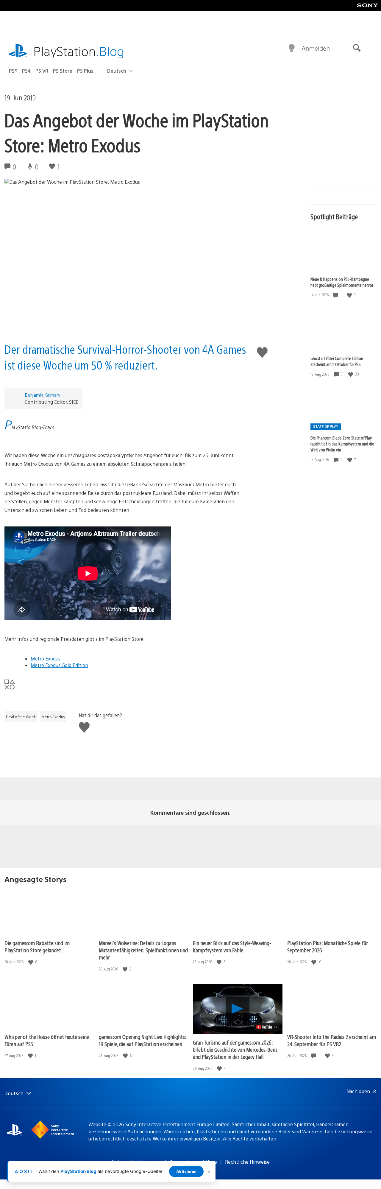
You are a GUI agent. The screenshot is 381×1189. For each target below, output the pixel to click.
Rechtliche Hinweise (247, 1162)
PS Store (62, 71)
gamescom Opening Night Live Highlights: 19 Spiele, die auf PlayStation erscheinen (142, 1040)
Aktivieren (186, 1171)
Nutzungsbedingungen (136, 1162)
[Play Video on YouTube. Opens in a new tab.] (266, 1027)
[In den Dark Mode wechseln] (292, 48)
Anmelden (316, 48)
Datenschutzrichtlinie (193, 1162)
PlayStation (78, 51)
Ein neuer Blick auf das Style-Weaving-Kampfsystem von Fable (232, 946)
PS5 (13, 71)
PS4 (26, 71)
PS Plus (85, 71)
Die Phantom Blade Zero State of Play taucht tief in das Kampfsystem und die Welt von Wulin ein (342, 443)
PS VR (41, 71)
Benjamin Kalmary (42, 395)
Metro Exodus (45, 658)
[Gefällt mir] (350, 295)
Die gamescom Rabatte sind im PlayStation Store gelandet (37, 946)
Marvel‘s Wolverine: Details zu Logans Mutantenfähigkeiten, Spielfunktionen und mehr (143, 950)
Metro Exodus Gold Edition (59, 665)
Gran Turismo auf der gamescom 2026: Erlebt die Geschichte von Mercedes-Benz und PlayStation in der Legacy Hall (235, 1049)
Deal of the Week (21, 716)
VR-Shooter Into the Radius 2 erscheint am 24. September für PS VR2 (331, 1040)
